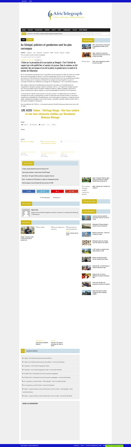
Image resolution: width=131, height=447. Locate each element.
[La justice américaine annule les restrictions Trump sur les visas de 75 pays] (86, 219)
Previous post (46, 197)
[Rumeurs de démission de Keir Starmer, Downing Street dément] (86, 261)
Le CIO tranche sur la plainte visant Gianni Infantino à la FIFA (100, 250)
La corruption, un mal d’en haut (28, 152)
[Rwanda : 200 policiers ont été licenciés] (70, 146)
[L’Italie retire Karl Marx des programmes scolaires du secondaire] (86, 286)
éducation (39, 52)
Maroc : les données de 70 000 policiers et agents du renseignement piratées (40, 179)
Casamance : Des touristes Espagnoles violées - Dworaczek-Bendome (43, 370)
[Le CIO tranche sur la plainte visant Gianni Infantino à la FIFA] (86, 252)
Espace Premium (83, 30)
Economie (47, 30)
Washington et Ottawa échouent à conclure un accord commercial (100, 225)
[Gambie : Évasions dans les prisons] (73, 229)
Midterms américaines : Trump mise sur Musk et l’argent (100, 233)
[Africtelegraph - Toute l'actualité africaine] (65, 15)
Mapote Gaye (29, 60)
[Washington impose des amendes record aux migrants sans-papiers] (86, 244)
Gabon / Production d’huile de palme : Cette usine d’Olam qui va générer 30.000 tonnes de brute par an (101, 179)
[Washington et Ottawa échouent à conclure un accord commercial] (86, 227)
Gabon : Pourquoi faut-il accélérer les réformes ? (101, 187)
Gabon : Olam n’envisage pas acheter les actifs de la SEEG (100, 62)
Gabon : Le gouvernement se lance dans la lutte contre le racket (49, 152)
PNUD (51, 52)
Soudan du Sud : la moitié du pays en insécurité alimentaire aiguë (100, 266)
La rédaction (76, 445)
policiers (56, 52)
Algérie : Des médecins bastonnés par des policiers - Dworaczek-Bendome (44, 362)
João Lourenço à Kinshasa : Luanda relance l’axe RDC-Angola (36, 172)
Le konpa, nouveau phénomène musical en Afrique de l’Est (35, 169)
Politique (30, 30)
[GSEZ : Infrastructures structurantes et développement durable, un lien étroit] (86, 48)
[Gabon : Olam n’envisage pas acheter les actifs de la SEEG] (86, 173)
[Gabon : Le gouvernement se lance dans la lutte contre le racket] (50, 146)
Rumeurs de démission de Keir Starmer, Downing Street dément (100, 258)
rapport (62, 52)
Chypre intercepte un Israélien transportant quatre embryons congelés (99, 292)
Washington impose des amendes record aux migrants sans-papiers (100, 241)
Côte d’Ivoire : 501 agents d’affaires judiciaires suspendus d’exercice (38, 176)
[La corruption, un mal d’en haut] (30, 146)
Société (53, 30)
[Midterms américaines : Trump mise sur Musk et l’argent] (86, 236)
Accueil (24, 30)
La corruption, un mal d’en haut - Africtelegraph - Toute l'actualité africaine (45, 381)
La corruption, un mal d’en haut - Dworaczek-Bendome (39, 385)
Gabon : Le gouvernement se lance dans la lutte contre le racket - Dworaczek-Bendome (48, 396)
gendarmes (46, 52)
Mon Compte (24, 1)
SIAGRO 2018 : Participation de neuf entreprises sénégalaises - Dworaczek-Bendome (47, 377)
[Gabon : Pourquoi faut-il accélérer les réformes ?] (86, 194)
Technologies (66, 30)
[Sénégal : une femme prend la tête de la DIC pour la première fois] (27, 233)
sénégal (68, 52)
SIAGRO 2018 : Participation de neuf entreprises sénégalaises (41, 373)
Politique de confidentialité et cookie (94, 445)
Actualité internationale (89, 211)
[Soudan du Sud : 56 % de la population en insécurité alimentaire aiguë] (86, 277)
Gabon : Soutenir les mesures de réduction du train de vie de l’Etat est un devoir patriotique (101, 54)
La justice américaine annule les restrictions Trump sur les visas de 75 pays (100, 217)
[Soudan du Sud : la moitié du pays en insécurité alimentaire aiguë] (86, 269)
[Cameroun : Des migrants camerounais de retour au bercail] (58, 338)
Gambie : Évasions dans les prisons (72, 234)
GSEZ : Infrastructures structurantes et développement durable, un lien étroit (101, 46)
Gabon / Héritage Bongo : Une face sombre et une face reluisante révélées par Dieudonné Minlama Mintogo (52, 113)
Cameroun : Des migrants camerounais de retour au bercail (57, 344)
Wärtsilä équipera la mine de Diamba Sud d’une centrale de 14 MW (37, 183)
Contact (82, 445)
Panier (30, 1)
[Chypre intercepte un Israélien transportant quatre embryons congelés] (86, 294)
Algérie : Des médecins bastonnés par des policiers (38, 358)
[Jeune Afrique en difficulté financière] (43, 338)
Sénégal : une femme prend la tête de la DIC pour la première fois (27, 238)
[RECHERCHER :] (101, 33)
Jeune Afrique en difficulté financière (42, 343)
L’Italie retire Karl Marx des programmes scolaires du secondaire (101, 283)
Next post (56, 197)
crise (34, 52)
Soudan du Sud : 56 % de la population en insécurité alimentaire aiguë (100, 275)
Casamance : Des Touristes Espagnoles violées (36, 366)
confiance (29, 52)
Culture (75, 30)
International (38, 30)
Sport (59, 30)
